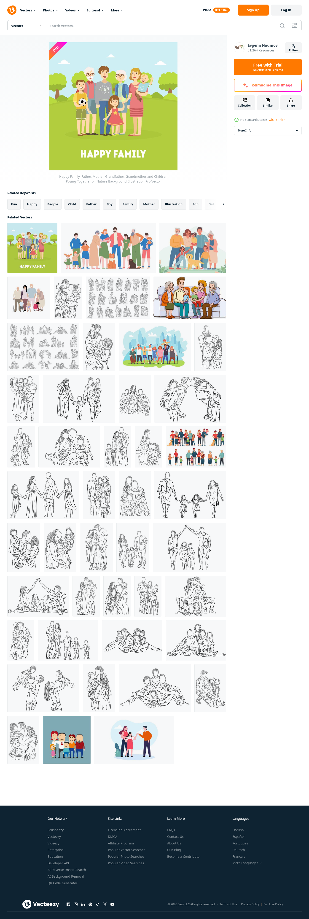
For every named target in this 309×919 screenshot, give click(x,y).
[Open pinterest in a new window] (90, 904)
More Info (244, 130)
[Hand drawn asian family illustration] (134, 740)
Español (238, 836)
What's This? (277, 120)
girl (211, 204)
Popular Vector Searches (126, 850)
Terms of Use (228, 904)
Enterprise (56, 850)
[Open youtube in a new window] (112, 904)
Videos (70, 10)
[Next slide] (219, 204)
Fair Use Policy (273, 904)
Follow (293, 50)
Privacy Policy (250, 904)
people (52, 204)
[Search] (282, 25)
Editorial (93, 10)
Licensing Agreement (124, 830)
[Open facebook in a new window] (68, 904)
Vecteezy (54, 836)
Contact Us (175, 836)
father (91, 204)
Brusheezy (56, 830)
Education (55, 856)
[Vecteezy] (11, 10)
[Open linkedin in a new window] (83, 904)
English (238, 830)
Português (240, 843)
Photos (48, 10)
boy (110, 204)
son (196, 204)
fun (14, 204)
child (72, 204)
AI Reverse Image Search (67, 870)
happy (32, 204)
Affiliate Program (121, 843)
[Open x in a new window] (105, 904)
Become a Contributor (184, 856)
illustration (174, 204)
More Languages (245, 863)
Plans (207, 10)
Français (238, 856)
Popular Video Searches (126, 863)
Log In (286, 10)
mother (149, 204)
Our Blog (174, 850)
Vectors (26, 10)
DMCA (112, 836)
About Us (174, 843)
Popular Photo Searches (126, 856)
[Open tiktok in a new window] (97, 904)
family (128, 204)
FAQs (171, 830)
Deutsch (238, 850)
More (115, 10)
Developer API (58, 863)
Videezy (53, 843)
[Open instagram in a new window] (76, 904)
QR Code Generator (62, 883)
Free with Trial (268, 67)
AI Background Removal (66, 876)
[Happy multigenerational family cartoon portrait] (67, 740)
